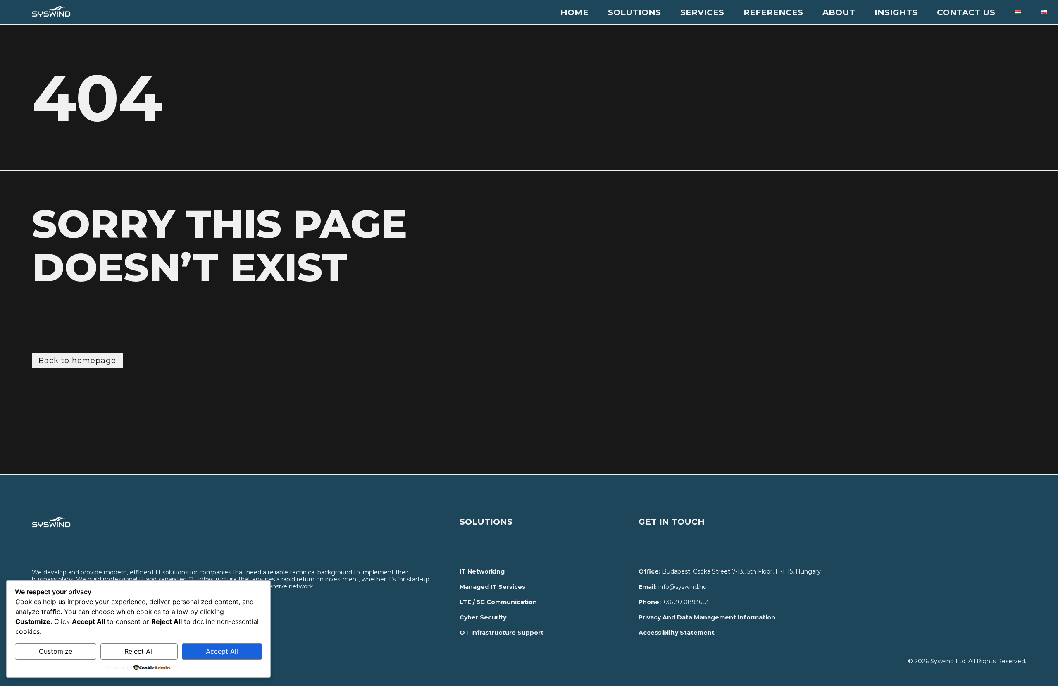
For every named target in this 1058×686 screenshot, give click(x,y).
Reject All (139, 651)
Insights (896, 12)
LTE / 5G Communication (498, 602)
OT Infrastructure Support (501, 632)
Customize (55, 651)
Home (574, 12)
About (838, 12)
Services (702, 12)
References (773, 12)
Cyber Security (483, 617)
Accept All (222, 651)
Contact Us (966, 12)
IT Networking (482, 571)
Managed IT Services (492, 586)
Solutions (634, 12)
